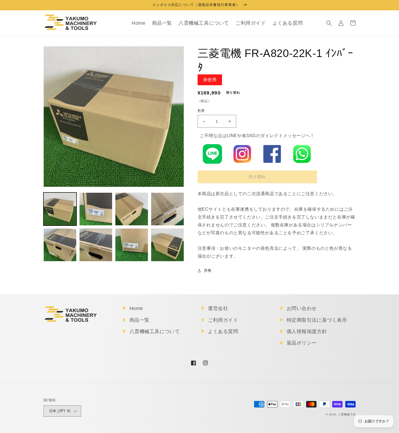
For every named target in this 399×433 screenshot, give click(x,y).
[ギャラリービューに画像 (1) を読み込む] (60, 209)
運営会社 (218, 308)
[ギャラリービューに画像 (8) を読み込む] (167, 244)
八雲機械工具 (347, 414)
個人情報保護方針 (307, 331)
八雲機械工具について (154, 331)
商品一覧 (139, 320)
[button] (329, 23)
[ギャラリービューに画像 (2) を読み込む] (95, 209)
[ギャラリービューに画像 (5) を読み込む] (60, 244)
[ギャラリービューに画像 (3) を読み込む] (131, 209)
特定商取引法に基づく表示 (317, 320)
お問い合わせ (302, 308)
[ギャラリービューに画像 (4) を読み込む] (167, 209)
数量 (201, 111)
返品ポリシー (302, 343)
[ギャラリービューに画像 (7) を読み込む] (131, 244)
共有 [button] (208, 270)
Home (136, 308)
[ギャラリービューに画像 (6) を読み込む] (95, 244)
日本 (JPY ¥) (59, 411)
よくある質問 (223, 331)
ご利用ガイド (223, 320)
